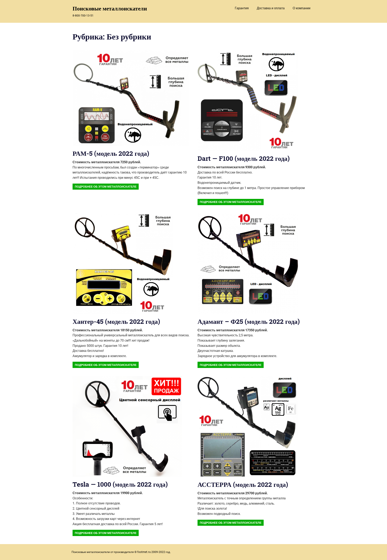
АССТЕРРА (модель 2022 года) (243, 484)
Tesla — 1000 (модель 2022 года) (120, 484)
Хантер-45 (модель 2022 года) (116, 321)
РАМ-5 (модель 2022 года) (111, 153)
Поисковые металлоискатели (110, 8)
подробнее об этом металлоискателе (105, 186)
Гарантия (242, 8)
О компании (301, 8)
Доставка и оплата (271, 8)
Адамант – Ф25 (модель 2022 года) (249, 321)
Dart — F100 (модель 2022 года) (244, 158)
